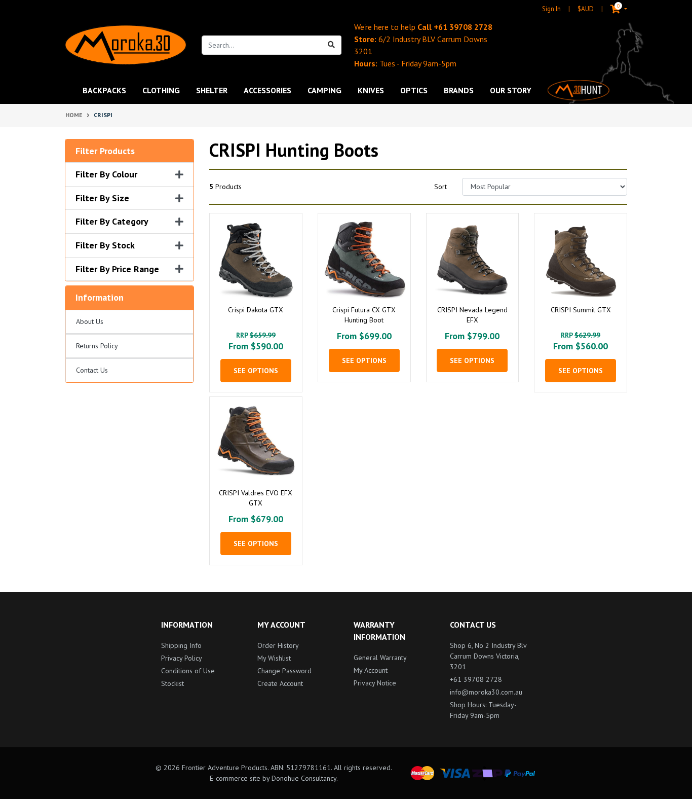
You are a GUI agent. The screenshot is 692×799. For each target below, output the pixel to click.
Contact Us (92, 370)
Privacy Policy (181, 658)
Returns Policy (97, 345)
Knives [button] (371, 90)
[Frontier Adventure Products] (125, 45)
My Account (371, 670)
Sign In (551, 9)
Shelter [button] (211, 90)
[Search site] (331, 45)
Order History (278, 645)
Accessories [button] (267, 90)
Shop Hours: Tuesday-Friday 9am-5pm (483, 710)
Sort (440, 186)
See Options (256, 370)
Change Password (284, 670)
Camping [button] (324, 90)
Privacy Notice (375, 682)
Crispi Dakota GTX (255, 309)
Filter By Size (102, 198)
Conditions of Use (188, 670)
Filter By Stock (105, 245)
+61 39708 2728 (463, 27)
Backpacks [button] (104, 90)
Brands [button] (459, 90)
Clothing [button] (161, 90)
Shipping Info (181, 645)
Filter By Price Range (117, 269)
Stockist (172, 683)
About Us (89, 321)
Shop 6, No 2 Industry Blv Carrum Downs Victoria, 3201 (488, 656)
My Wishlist (274, 658)
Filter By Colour (106, 174)
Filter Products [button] (105, 151)
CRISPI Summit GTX (581, 309)
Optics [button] (414, 90)
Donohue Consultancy (304, 778)
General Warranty (380, 657)
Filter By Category (111, 221)
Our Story (510, 90)
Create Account (280, 683)
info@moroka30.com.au (486, 692)
